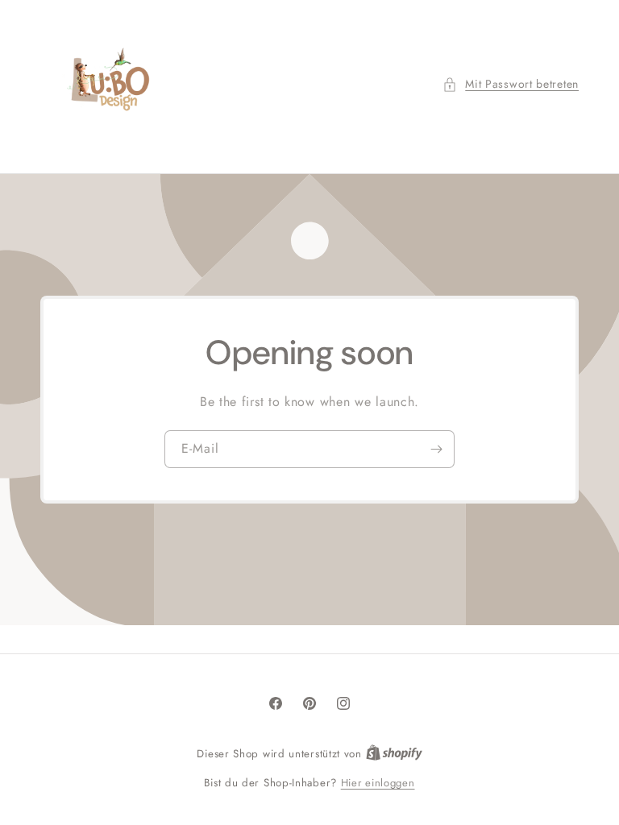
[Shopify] (394, 753)
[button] (510, 84)
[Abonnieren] (436, 449)
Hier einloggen (378, 782)
